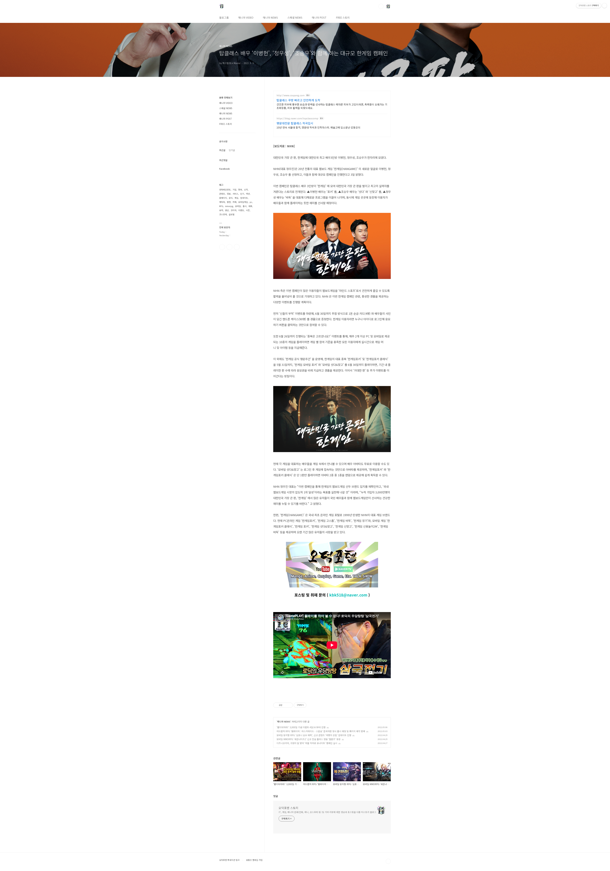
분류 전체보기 (225, 97)
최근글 (222, 150)
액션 (248, 193)
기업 (234, 189)
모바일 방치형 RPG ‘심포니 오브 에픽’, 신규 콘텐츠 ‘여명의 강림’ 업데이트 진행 (314, 735)
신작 (246, 189)
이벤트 (241, 210)
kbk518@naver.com (348, 595)
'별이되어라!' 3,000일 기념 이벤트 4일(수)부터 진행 (301, 727)
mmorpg (229, 206)
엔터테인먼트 (225, 189)
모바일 (238, 206)
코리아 (233, 210)
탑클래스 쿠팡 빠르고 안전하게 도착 (298, 100)
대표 (250, 206)
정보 (229, 193)
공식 (231, 197)
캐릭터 (222, 201)
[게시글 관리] (289, 705)
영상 (227, 210)
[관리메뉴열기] (604, 5)
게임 (236, 197)
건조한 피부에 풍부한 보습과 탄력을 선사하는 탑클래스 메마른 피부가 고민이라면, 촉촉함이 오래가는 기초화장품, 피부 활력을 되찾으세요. (332, 106)
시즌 (248, 210)
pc (251, 201)
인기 (242, 193)
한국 (240, 189)
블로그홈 (224, 17)
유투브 (237, 247)
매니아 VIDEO (245, 17)
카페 (234, 201)
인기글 (232, 150)
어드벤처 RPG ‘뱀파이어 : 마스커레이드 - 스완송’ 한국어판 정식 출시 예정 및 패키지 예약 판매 (321, 731)
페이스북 (222, 247)
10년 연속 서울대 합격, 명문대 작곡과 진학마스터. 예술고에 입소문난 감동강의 (318, 127)
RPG (221, 206)
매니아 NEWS (270, 17)
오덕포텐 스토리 (288, 808)
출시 (245, 206)
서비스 (235, 193)
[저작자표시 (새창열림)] (307, 705)
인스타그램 (229, 247)
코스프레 (223, 214)
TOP (388, 861)
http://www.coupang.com (291, 95)
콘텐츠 (222, 193)
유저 (221, 210)
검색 (381, 6)
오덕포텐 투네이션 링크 (229, 860)
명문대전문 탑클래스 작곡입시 (295, 123)
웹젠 (229, 201)
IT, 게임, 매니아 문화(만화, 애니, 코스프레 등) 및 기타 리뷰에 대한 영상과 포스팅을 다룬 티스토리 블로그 (327, 812)
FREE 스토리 (343, 17)
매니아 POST (319, 17)
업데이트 (244, 197)
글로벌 (231, 214)
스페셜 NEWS (294, 17)
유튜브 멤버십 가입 (254, 860)
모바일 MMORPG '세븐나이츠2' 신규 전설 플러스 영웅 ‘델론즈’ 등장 (309, 739)
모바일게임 (243, 201)
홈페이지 (223, 197)
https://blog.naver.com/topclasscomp (297, 118)
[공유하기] (285, 705)
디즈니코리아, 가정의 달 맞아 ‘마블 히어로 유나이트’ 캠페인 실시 (307, 743)
